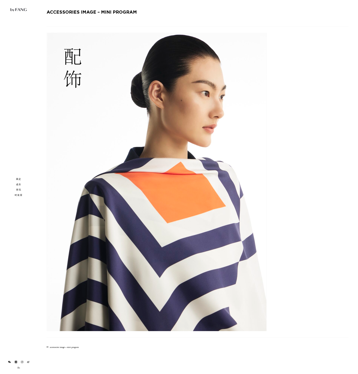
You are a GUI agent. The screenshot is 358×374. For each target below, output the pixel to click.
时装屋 (19, 195)
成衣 (18, 184)
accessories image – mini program (64, 347)
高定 (18, 179)
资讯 (18, 189)
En (19, 368)
